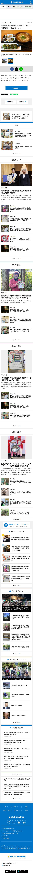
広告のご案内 (6, 838)
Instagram (19, 822)
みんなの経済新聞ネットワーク (16, 857)
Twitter (14, 822)
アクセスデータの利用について (10, 833)
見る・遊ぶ (16, 6)
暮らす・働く (28, 6)
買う (22, 6)
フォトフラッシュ (6, 22)
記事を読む (16, 88)
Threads (24, 822)
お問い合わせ (6, 836)
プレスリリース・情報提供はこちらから (12, 831)
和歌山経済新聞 (16, 2)
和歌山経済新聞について (9, 828)
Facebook (9, 822)
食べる (9, 6)
